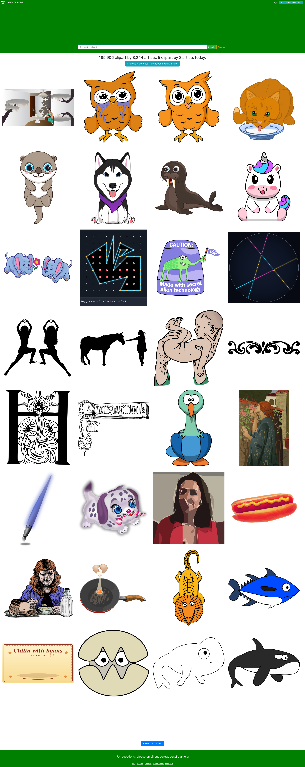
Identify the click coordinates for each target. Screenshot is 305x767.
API (171, 763)
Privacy (140, 763)
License (148, 763)
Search (211, 47)
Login (274, 2)
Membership (158, 763)
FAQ (133, 763)
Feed (167, 763)
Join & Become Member (291, 2)
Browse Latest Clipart (152, 743)
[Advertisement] (152, 25)
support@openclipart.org (172, 756)
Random (221, 47)
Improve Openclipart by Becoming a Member (152, 63)
